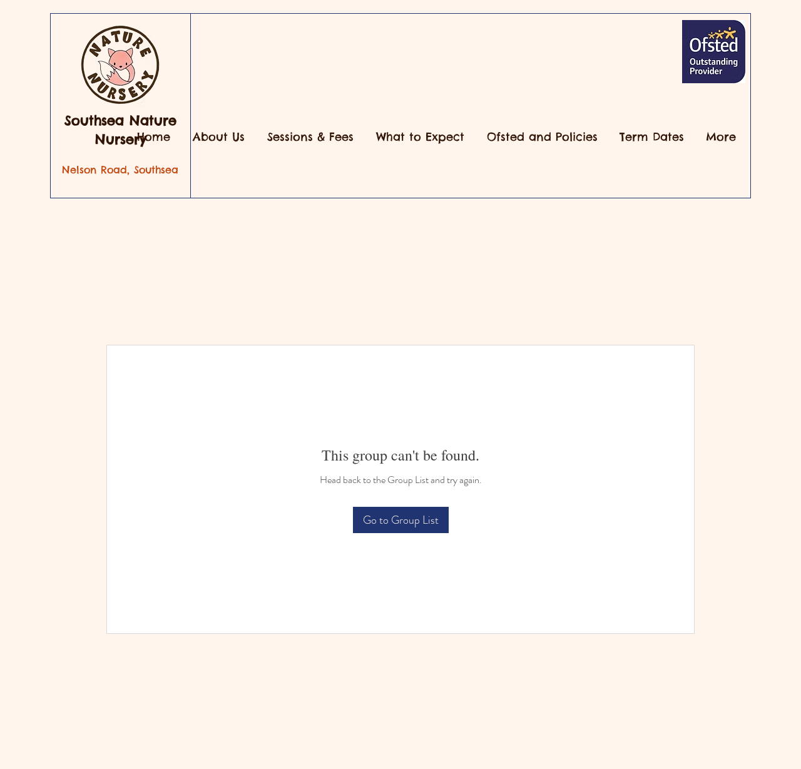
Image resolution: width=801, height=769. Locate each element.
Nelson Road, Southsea (120, 169)
